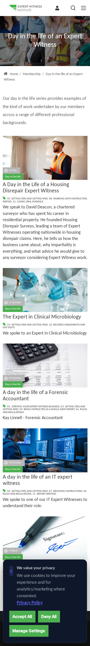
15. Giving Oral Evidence (28, 201)
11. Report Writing (44, 494)
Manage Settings (28, 630)
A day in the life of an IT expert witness (37, 480)
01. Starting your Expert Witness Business (33, 406)
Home (13, 74)
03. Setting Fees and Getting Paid (27, 198)
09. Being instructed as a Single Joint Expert (47, 409)
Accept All (22, 616)
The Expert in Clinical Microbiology (42, 317)
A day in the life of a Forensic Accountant (35, 396)
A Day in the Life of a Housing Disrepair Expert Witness (36, 188)
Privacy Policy (30, 602)
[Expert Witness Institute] (25, 8)
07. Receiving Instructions (65, 491)
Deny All (48, 616)
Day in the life (12, 176)
